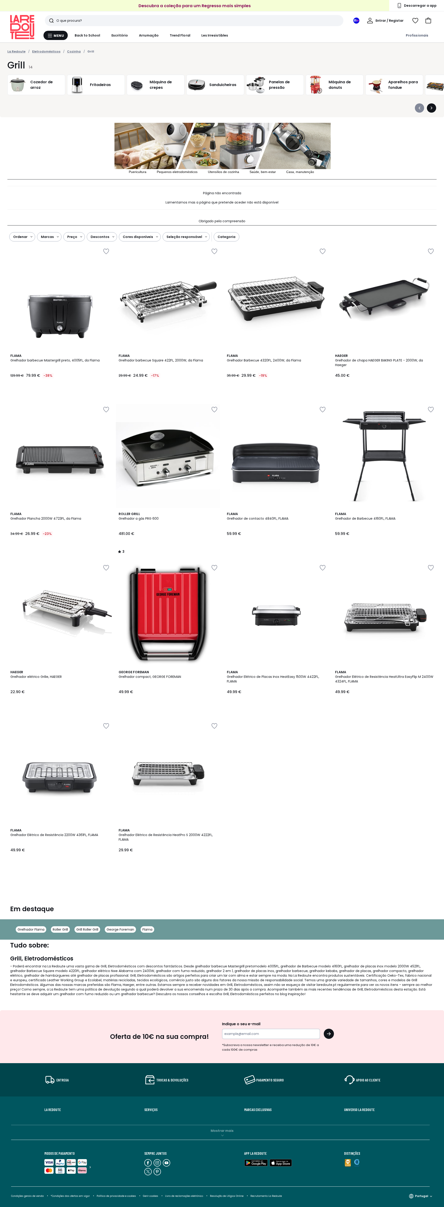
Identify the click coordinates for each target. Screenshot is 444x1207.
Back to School (87, 35)
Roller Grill (60, 929)
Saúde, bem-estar (263, 172)
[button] (428, 20)
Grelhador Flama (31, 929)
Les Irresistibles (214, 35)
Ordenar (20, 237)
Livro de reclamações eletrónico (184, 1196)
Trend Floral (180, 35)
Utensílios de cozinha (223, 172)
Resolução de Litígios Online (227, 1196)
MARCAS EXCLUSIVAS (257, 1110)
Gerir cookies (150, 1196)
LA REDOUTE (52, 1110)
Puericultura (137, 172)
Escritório (119, 35)
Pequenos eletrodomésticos (177, 172)
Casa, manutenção (300, 172)
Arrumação (149, 35)
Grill (90, 51)
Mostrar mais (222, 1130)
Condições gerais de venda (27, 1196)
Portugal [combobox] (421, 1196)
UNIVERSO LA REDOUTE (359, 1110)
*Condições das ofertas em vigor (70, 1196)
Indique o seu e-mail (241, 1024)
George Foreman (120, 929)
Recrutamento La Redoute (266, 1196)
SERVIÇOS (150, 1110)
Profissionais (417, 35)
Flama (147, 929)
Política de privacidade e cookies (116, 1196)
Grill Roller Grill (87, 929)
